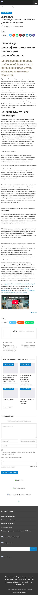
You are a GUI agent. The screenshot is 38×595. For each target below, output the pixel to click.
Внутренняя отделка (10, 579)
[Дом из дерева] (10, 393)
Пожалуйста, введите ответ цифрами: (11, 457)
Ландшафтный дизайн (13, 582)
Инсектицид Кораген (8, 516)
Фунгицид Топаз (6, 527)
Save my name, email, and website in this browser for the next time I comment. (18, 453)
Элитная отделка (26, 582)
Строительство (6, 12)
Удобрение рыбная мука (9, 520)
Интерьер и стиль (28, 579)
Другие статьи (19, 584)
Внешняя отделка (27, 577)
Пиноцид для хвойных (8, 523)
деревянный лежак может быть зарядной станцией (20, 284)
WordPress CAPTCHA (33, 466)
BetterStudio (23, 592)
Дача (20, 579)
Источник (34, 312)
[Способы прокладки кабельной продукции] (27, 393)
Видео (18, 577)
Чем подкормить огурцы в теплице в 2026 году (16, 531)
